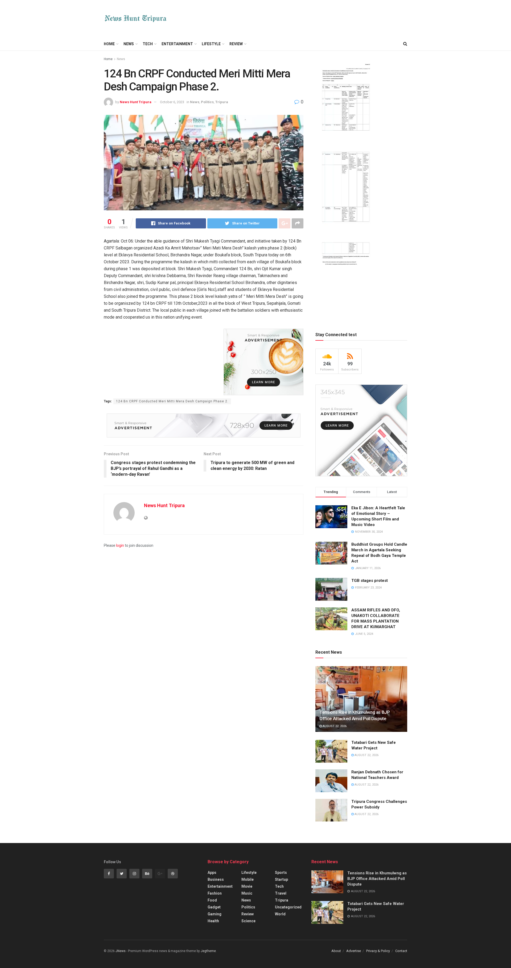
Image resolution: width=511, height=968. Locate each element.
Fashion (215, 893)
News (128, 44)
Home (109, 44)
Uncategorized (288, 907)
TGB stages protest (369, 580)
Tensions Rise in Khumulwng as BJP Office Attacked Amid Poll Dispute (377, 879)
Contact (401, 951)
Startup (281, 879)
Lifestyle (211, 44)
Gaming (214, 914)
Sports (281, 872)
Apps (212, 872)
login (120, 545)
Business (216, 879)
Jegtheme (208, 951)
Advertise (353, 951)
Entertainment (177, 44)
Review (236, 44)
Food (212, 900)
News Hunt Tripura (135, 102)
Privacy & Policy (378, 951)
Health (213, 921)
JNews (121, 951)
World (280, 914)
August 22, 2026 (334, 726)
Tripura (221, 102)
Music (246, 893)
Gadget (214, 907)
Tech (148, 44)
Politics (207, 102)
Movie (246, 886)
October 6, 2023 (172, 102)
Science (248, 921)
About (336, 951)
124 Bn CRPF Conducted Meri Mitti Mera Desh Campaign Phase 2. (172, 401)
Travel (280, 893)
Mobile (247, 879)
